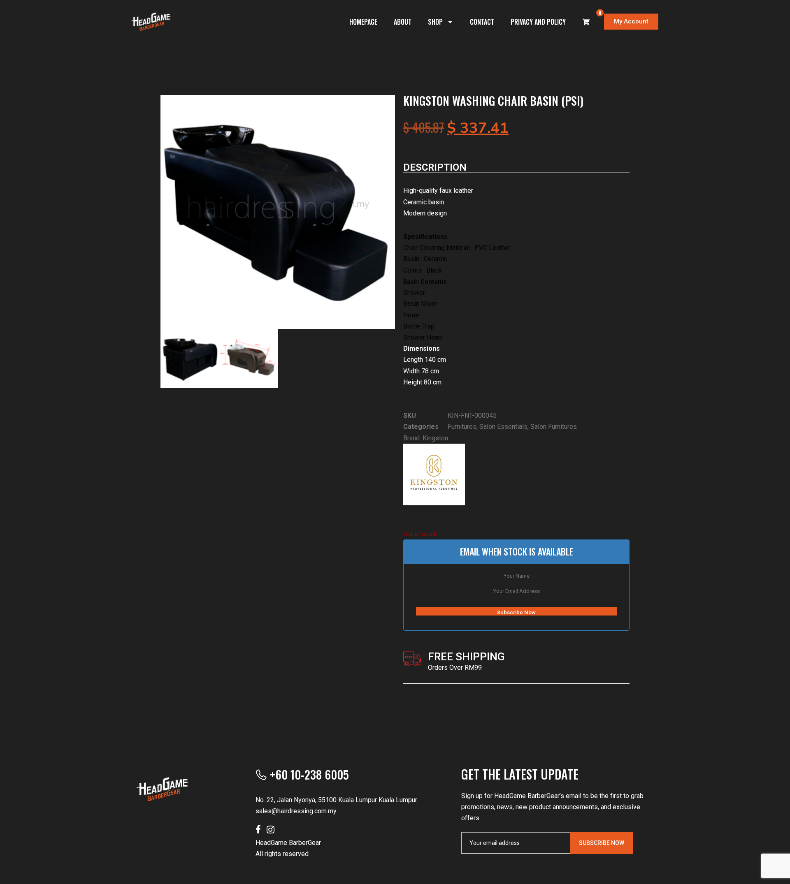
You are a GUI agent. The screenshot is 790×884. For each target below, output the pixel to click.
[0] (586, 21)
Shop (435, 22)
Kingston (435, 438)
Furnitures (462, 426)
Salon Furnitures (553, 426)
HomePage (363, 22)
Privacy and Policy (538, 22)
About (402, 22)
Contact (482, 22)
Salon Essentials (503, 426)
